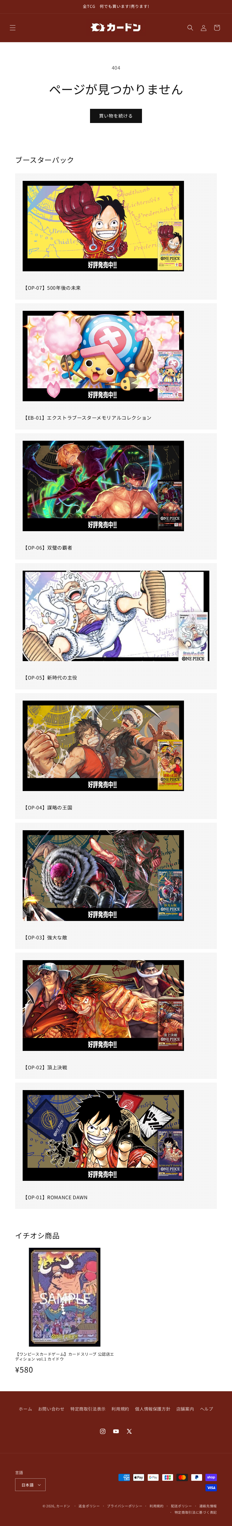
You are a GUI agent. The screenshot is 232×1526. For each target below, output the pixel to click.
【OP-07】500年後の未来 (52, 287)
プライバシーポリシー (124, 1505)
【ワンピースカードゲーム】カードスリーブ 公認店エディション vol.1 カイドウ (64, 1357)
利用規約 (120, 1409)
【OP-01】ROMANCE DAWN (55, 1197)
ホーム (25, 1409)
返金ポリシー (89, 1505)
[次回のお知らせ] (220, 6)
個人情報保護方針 (152, 1409)
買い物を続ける (116, 115)
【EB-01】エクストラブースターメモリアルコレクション (87, 417)
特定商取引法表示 (88, 1409)
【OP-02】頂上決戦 (45, 1067)
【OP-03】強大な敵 (45, 937)
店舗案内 (185, 1409)
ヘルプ (206, 1409)
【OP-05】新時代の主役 (50, 677)
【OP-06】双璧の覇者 (47, 547)
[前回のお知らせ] (11, 6)
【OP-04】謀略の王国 (47, 807)
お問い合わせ (51, 1409)
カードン (63, 1505)
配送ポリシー (181, 1505)
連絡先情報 (208, 1505)
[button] (12, 27)
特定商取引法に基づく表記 (196, 1512)
